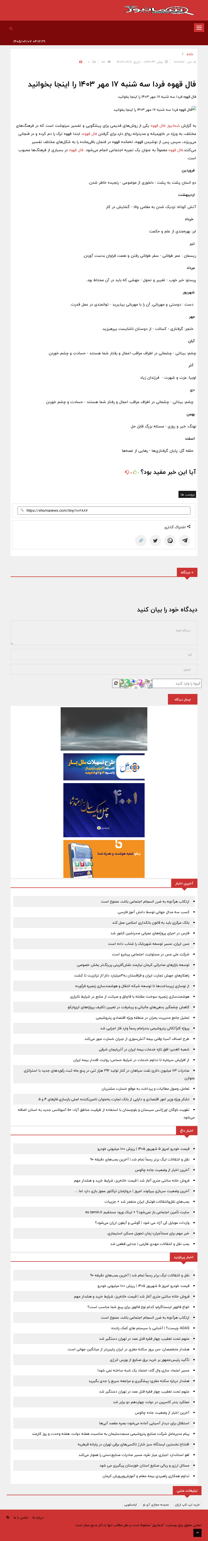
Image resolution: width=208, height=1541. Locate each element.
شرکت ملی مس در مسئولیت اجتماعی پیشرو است (150, 954)
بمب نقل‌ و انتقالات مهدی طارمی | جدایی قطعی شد (149, 1244)
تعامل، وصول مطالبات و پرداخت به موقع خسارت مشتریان (145, 1088)
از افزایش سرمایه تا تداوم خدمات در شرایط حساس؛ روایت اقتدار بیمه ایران (131, 1060)
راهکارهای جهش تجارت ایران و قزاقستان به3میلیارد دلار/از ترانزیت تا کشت (131, 975)
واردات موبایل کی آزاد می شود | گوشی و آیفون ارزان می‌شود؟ (142, 1222)
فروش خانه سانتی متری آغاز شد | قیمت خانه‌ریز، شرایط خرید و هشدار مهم (131, 1180)
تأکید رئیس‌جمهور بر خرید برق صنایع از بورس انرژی (149, 1360)
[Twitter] (155, 540)
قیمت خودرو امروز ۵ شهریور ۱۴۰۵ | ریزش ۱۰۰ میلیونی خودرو (143, 1149)
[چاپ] (80, 61)
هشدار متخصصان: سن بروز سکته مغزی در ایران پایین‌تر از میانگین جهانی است (128, 1349)
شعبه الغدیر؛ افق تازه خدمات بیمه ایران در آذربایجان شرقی (144, 1049)
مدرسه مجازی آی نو (156, 1504)
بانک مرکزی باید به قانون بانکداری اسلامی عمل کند (150, 922)
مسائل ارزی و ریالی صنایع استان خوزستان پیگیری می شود (144, 1465)
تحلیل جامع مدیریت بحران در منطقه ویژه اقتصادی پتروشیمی (142, 1017)
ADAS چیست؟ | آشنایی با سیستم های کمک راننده (150, 1328)
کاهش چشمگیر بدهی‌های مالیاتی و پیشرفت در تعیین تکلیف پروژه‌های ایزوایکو (128, 1007)
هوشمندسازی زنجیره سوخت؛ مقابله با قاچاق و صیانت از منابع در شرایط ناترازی (129, 996)
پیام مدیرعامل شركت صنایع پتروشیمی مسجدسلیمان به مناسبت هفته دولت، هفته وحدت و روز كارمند (110, 1433)
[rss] (7, 1517)
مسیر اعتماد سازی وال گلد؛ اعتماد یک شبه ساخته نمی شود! (143, 1370)
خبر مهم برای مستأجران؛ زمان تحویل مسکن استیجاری (148, 1233)
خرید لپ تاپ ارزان (187, 1504)
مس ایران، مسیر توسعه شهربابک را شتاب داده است (148, 943)
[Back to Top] (197, 1533)
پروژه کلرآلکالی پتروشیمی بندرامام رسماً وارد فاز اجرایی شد (144, 1028)
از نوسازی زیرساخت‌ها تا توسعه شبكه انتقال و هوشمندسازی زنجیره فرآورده (132, 986)
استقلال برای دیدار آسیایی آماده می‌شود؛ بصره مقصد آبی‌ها (144, 1423)
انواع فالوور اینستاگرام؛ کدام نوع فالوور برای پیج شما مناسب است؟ (138, 1307)
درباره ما (38, 1517)
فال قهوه (157, 125)
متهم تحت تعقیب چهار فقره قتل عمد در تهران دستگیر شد (144, 1338)
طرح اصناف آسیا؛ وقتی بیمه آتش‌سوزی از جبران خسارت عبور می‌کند (136, 1039)
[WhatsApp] (170, 540)
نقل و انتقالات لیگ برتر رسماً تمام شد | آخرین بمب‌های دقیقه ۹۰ (139, 1159)
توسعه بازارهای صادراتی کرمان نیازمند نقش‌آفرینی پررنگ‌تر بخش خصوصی (133, 965)
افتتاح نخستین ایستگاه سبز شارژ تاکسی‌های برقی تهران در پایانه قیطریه (133, 1444)
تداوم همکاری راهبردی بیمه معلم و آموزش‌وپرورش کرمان (146, 1476)
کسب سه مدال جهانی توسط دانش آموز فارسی (153, 912)
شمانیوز (174, 125)
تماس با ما (21, 1517)
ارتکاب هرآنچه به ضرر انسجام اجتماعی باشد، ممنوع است (145, 901)
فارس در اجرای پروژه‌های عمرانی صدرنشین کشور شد (149, 933)
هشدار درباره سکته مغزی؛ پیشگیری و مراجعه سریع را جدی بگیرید (139, 1381)
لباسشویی (130, 1504)
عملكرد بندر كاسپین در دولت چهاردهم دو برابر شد (151, 1402)
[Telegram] (184, 540)
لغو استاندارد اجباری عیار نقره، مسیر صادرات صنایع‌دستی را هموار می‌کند (134, 1455)
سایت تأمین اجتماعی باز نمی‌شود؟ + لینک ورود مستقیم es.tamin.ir (137, 1212)
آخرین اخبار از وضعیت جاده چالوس (162, 1170)
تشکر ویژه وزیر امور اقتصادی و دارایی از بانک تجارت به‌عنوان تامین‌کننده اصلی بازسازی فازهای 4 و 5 (113, 1099)
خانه (190, 54)
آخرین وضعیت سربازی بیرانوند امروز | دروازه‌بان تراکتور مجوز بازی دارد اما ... (131, 1191)
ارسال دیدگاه (183, 699)
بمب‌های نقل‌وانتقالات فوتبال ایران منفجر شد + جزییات (147, 1201)
